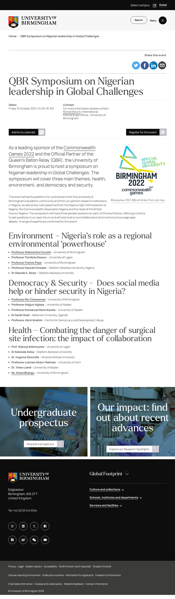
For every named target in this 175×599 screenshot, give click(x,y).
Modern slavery (33, 566)
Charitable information (20, 583)
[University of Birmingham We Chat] (34, 540)
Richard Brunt (71, 112)
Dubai (163, 5)
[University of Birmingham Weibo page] (23, 540)
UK (155, 5)
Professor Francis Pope (26, 262)
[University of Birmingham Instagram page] (12, 526)
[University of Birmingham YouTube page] (45, 540)
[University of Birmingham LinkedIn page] (23, 526)
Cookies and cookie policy (48, 583)
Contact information (96, 583)
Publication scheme (53, 575)
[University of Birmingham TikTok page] (12, 540)
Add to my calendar (23, 132)
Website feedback (74, 583)
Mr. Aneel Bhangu (22, 373)
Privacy (12, 566)
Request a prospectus (40, 444)
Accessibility (50, 566)
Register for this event (143, 132)
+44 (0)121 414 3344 (25, 510)
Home (13, 36)
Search (139, 20)
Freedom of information (108, 575)
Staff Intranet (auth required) (75, 566)
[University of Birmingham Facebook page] (45, 526)
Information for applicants (79, 575)
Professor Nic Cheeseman (28, 299)
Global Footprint (106, 473)
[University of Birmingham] (32, 20)
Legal (21, 566)
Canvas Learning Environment (24, 575)
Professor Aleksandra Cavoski (31, 252)
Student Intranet (102, 566)
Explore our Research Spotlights (129, 449)
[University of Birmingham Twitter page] (34, 526)
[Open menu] (163, 20)
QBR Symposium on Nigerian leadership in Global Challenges (59, 36)
